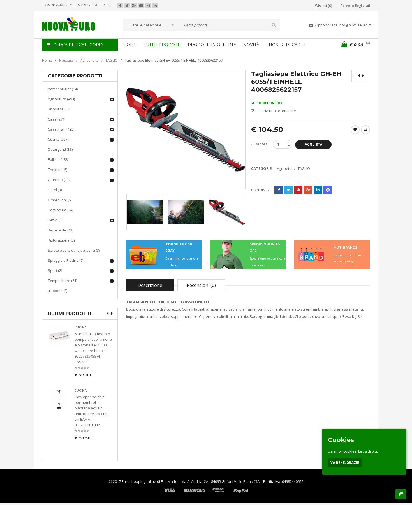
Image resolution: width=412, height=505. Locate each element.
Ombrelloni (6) (59, 199)
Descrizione (150, 285)
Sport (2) (55, 270)
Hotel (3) (55, 189)
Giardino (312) (59, 179)
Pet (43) (54, 220)
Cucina (81, 327)
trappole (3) (57, 290)
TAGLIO (111, 60)
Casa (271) (56, 119)
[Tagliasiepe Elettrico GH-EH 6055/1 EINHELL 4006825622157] (144, 212)
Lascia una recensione (277, 110)
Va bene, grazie (344, 463)
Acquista (313, 145)
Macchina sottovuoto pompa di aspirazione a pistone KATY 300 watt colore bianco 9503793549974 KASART (93, 347)
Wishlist (355, 129)
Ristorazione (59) (62, 240)
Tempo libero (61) (62, 280)
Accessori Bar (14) (63, 88)
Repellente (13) (60, 230)
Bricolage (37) (59, 109)
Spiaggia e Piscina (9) (65, 260)
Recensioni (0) (201, 285)
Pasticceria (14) (60, 209)
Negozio (66, 60)
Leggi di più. (368, 451)
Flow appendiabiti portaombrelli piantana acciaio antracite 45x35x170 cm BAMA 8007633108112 (91, 410)
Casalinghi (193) (61, 129)
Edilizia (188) (58, 159)
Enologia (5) (57, 169)
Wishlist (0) (323, 5)
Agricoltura (89, 60)
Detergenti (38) (60, 149)
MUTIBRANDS (345, 247)
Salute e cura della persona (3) (74, 250)
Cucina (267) (58, 139)
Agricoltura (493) (61, 98)
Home (47, 60)
